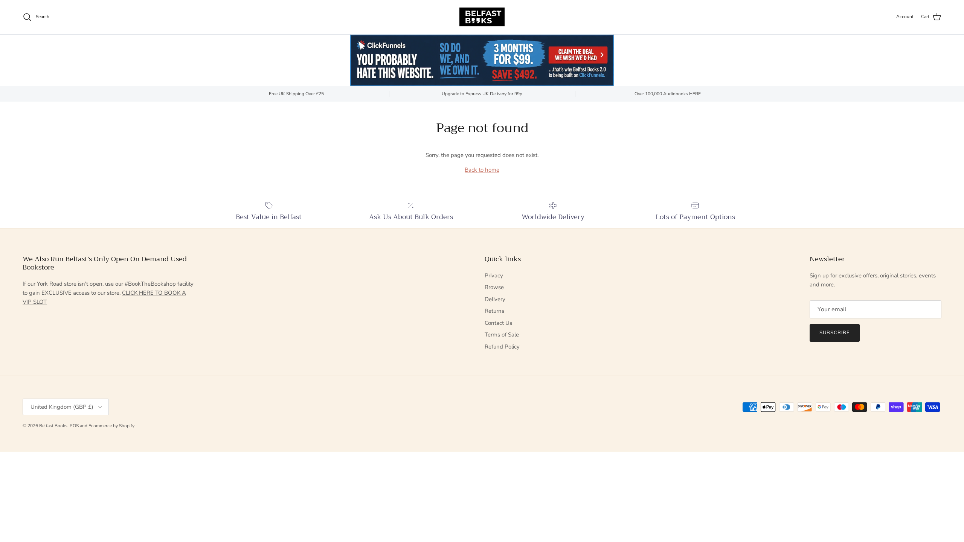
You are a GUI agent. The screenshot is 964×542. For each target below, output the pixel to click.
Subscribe (834, 332)
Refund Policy (502, 346)
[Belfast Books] (482, 17)
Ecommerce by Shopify (111, 426)
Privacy (494, 275)
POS (74, 426)
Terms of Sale (502, 334)
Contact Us (498, 323)
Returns (494, 311)
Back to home (482, 170)
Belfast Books (53, 426)
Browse (494, 287)
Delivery (495, 299)
